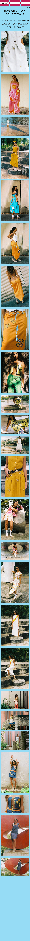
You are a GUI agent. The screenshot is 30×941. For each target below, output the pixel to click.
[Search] (25, 7)
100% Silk (4, 20)
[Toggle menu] (25, 3)
